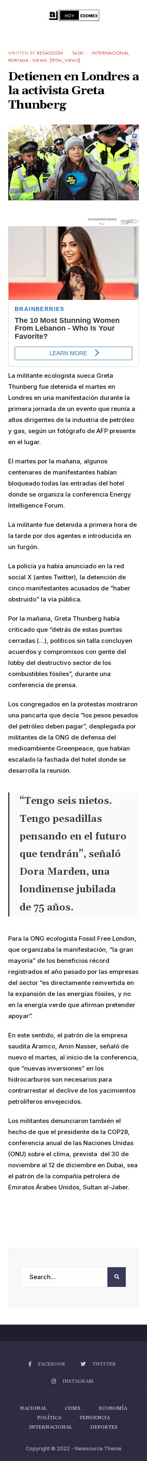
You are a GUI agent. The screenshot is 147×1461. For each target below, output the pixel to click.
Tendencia (94, 1418)
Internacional (110, 53)
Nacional (33, 1408)
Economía (113, 1408)
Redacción (50, 53)
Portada (18, 60)
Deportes (104, 1427)
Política (49, 1418)
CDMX (73, 1408)
